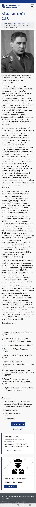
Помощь (17, 450)
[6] (13, 245)
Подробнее (10, 486)
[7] (22, 257)
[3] (21, 168)
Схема (9, 450)
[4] (9, 187)
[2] (9, 124)
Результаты (18, 429)
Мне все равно (10, 419)
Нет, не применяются (12, 413)
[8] (22, 280)
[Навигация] (32, 6)
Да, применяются (11, 410)
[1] (30, 105)
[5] (26, 212)
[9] (22, 319)
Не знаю (8, 416)
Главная (6, 23)
